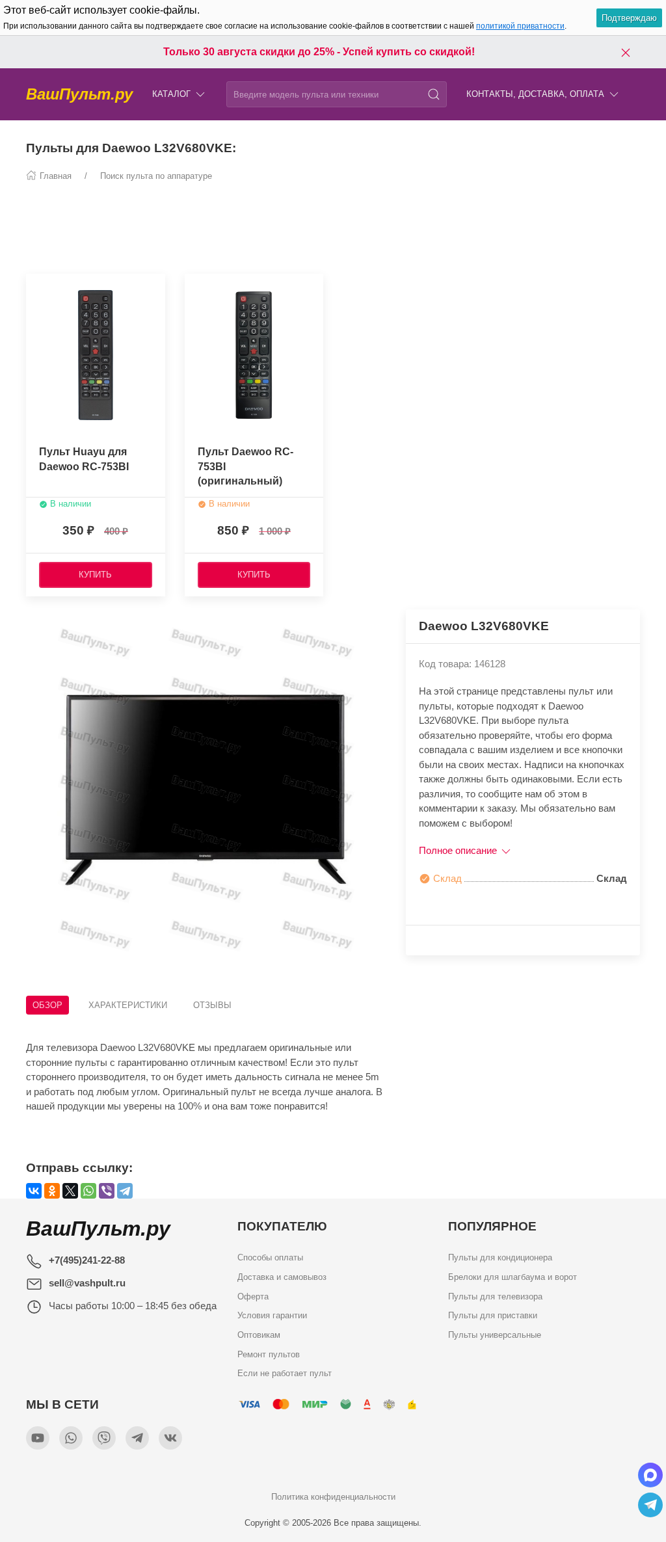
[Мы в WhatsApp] (71, 1438)
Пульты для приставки (492, 1315)
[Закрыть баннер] (625, 52)
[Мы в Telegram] (137, 1438)
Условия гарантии (272, 1315)
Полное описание (459, 850)
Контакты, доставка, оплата (535, 94)
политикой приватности (520, 26)
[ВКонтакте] (34, 1191)
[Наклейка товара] (36, 287)
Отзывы (212, 1005)
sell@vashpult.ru (87, 1282)
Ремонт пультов (268, 1354)
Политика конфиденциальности (333, 1497)
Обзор (47, 1005)
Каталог (171, 94)
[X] (70, 1191)
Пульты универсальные (494, 1335)
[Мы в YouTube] (37, 1438)
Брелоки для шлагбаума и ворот (512, 1277)
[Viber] (106, 1191)
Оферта (253, 1296)
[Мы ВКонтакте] (170, 1438)
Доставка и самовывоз (281, 1277)
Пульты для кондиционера (500, 1257)
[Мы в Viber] (104, 1438)
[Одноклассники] (52, 1191)
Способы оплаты (270, 1257)
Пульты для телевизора (495, 1296)
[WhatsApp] (88, 1191)
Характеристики (127, 1005)
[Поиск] (434, 94)
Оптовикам (258, 1335)
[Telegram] (125, 1191)
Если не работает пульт (284, 1373)
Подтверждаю (629, 18)
